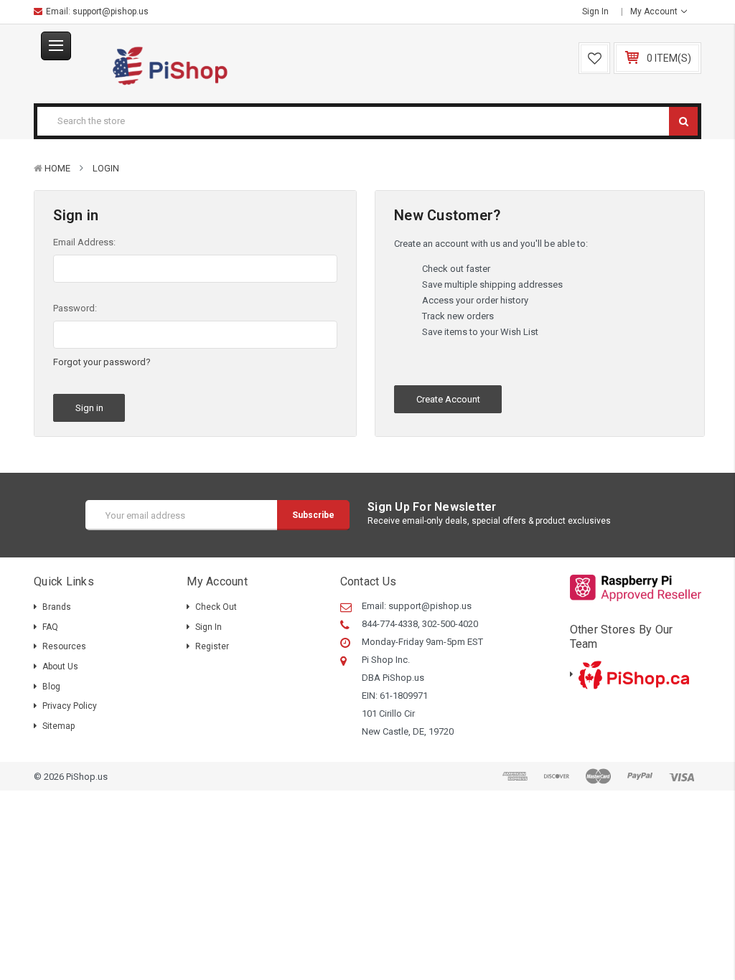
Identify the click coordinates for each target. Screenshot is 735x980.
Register (212, 646)
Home (57, 168)
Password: (75, 308)
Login (106, 168)
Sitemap (58, 726)
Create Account (448, 399)
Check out (216, 607)
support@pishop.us (110, 11)
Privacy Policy (69, 706)
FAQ (50, 627)
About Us (60, 666)
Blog (51, 687)
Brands (56, 607)
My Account (655, 11)
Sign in (595, 11)
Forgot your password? (102, 362)
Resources (64, 646)
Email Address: (84, 242)
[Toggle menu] (56, 46)
